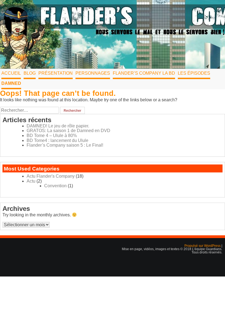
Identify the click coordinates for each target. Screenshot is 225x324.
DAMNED (11, 83)
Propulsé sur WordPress (202, 246)
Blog (30, 73)
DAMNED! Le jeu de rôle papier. (58, 126)
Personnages (92, 73)
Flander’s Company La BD (144, 73)
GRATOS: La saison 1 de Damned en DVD (68, 130)
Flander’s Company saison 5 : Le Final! (65, 145)
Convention (55, 185)
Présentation (55, 73)
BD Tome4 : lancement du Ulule (57, 140)
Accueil (11, 73)
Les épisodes (194, 73)
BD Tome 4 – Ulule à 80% (52, 135)
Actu (31, 181)
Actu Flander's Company (51, 176)
